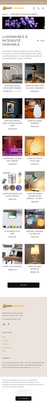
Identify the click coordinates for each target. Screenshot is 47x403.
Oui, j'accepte (23, 398)
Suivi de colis (7, 348)
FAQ (4, 351)
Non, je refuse (23, 392)
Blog (4, 337)
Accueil (4, 14)
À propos (5, 344)
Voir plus (23, 285)
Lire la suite (35, 367)
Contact (5, 340)
